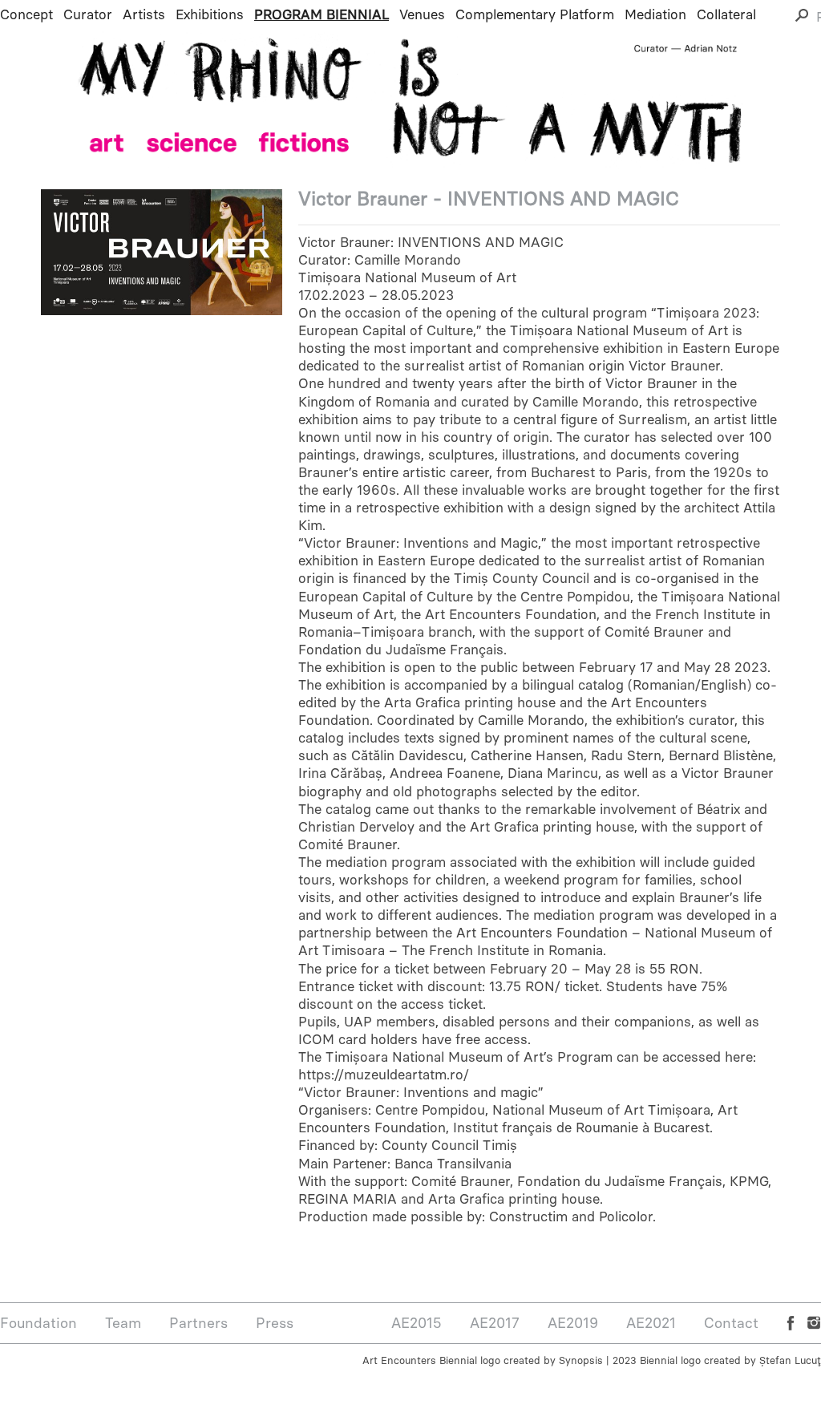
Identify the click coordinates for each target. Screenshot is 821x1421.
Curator (87, 14)
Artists (144, 14)
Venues (422, 14)
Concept (26, 14)
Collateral (726, 14)
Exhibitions (210, 14)
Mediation (655, 14)
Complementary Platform (534, 14)
